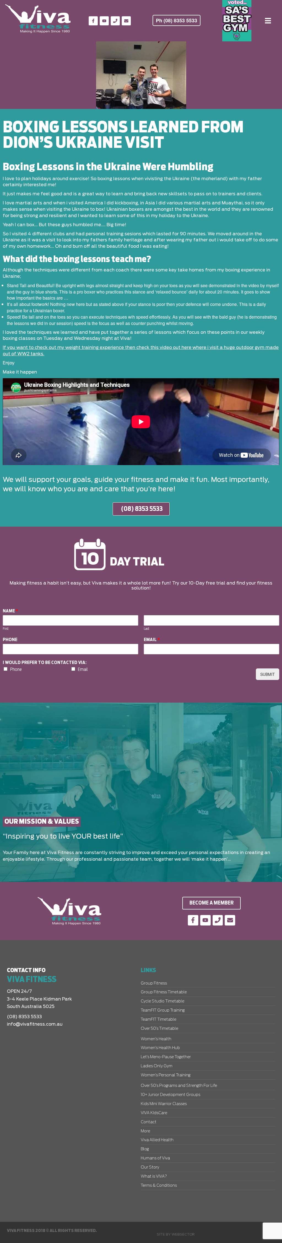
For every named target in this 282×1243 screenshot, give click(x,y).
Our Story (150, 1167)
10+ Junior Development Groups (170, 1095)
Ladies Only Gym (156, 1066)
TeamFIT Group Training (163, 1010)
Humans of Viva (155, 1158)
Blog (145, 1149)
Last (146, 629)
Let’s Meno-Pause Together (166, 1057)
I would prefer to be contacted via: (44, 662)
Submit (267, 674)
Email (152, 639)
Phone (10, 639)
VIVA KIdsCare (154, 1113)
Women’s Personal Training (165, 1075)
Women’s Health (156, 1039)
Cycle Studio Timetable (162, 1001)
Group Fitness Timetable (164, 992)
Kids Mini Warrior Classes (164, 1104)
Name (10, 611)
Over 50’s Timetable (159, 1029)
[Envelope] (126, 20)
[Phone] (115, 20)
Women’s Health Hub (160, 1048)
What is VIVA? (154, 1176)
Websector (183, 1234)
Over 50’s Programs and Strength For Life (179, 1086)
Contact (148, 1122)
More (145, 1131)
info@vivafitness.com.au (35, 1024)
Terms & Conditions (159, 1186)
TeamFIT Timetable (158, 1019)
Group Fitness (154, 983)
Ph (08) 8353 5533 (176, 20)
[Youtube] (104, 20)
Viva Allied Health (157, 1140)
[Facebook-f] (93, 20)
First (6, 629)
